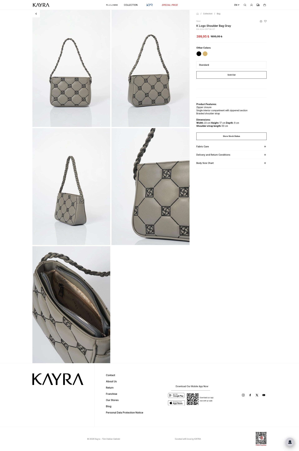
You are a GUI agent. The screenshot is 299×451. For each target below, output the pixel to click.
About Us (111, 381)
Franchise (111, 393)
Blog (108, 406)
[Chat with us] (290, 442)
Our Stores (112, 400)
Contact (110, 375)
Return (110, 387)
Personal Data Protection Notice (124, 412)
